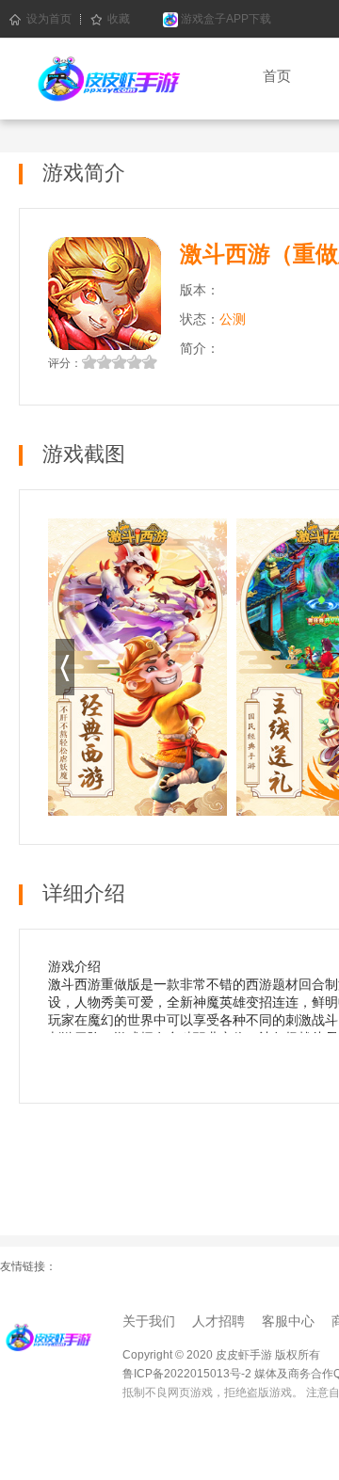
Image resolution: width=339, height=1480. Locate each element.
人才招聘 (218, 1321)
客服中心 (288, 1321)
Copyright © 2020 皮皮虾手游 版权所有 (221, 1354)
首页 (277, 76)
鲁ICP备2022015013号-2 (186, 1373)
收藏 (118, 18)
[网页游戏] (47, 1335)
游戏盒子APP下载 (224, 18)
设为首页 (49, 18)
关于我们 (148, 1321)
